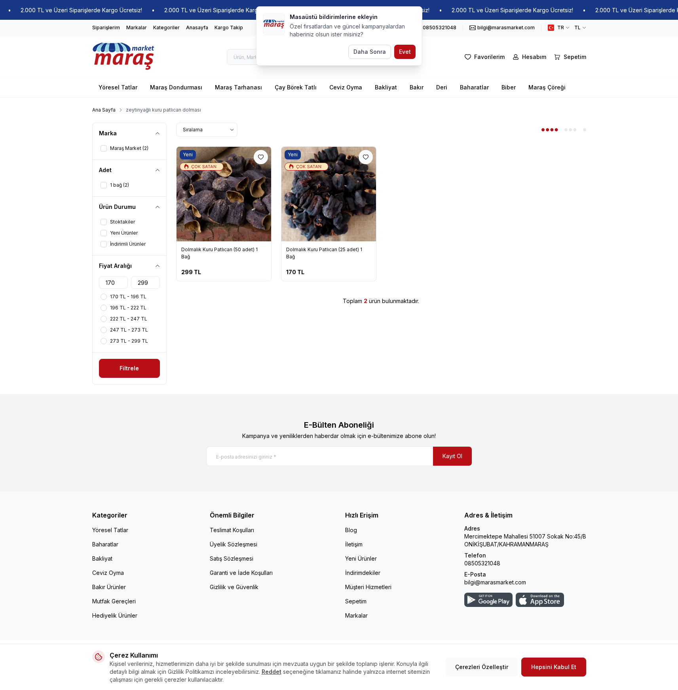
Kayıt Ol (452, 456)
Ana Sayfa (104, 110)
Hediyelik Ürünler (114, 615)
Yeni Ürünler (361, 558)
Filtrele (129, 368)
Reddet (271, 671)
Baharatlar (474, 87)
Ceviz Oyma (345, 87)
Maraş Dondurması (176, 87)
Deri (441, 87)
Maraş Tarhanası (238, 87)
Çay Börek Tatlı (296, 87)
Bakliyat (386, 87)
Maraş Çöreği (547, 87)
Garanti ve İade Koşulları (241, 572)
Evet (405, 51)
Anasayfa (197, 27)
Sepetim (356, 601)
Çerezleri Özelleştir (481, 666)
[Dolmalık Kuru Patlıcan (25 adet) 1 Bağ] (328, 194)
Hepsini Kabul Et (553, 666)
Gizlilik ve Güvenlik (234, 587)
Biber (508, 87)
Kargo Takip (229, 27)
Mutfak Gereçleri (114, 601)
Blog (351, 530)
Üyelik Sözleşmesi (233, 544)
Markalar (136, 27)
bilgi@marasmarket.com (495, 582)
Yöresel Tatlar (118, 87)
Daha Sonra (369, 51)
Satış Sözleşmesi (231, 558)
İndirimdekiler (362, 572)
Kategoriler (166, 27)
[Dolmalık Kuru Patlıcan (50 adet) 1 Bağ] (224, 194)
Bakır (417, 87)
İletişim (354, 544)
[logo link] (123, 56)
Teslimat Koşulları (232, 530)
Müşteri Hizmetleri (368, 587)
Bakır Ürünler (109, 587)
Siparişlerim (106, 27)
